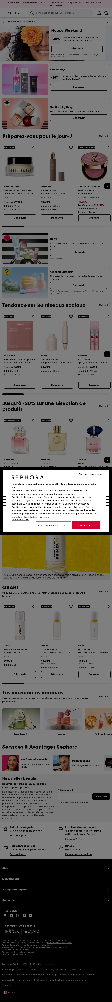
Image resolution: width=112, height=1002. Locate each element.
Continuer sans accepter (91, 474)
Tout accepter (86, 525)
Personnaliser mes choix (53, 525)
